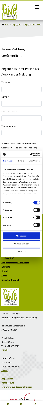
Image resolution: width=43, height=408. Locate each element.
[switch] (36, 210)
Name (5, 96)
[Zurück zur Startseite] (9, 11)
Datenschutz (7, 382)
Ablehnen (22, 252)
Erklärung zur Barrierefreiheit (16, 386)
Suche (4, 275)
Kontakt (5, 271)
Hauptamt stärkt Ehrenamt (15, 262)
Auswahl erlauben (21, 244)
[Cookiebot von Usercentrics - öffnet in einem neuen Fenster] (30, 154)
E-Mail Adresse (9, 111)
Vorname (6, 82)
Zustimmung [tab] (8, 161)
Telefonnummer (9, 126)
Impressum (7, 378)
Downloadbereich (10, 280)
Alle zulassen (21, 236)
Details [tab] (21, 161)
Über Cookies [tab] (34, 161)
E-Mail (4, 350)
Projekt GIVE (7, 258)
